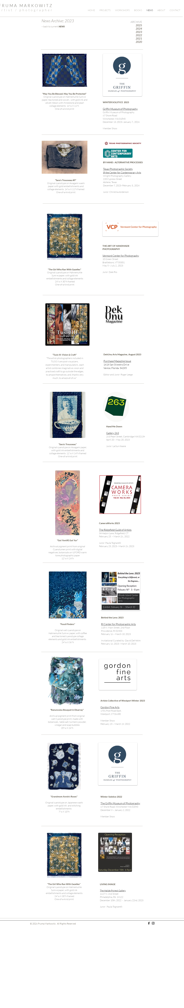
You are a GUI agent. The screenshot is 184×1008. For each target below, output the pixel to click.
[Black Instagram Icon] (153, 923)
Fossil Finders (67, 624)
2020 (139, 41)
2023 (139, 31)
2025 (139, 25)
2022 (139, 35)
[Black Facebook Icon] (149, 923)
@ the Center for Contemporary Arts (122, 172)
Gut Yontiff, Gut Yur (67, 540)
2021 (139, 38)
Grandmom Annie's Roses (64, 796)
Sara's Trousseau (67, 444)
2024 (139, 28)
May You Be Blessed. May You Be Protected (64, 93)
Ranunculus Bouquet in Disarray (67, 710)
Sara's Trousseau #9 (65, 180)
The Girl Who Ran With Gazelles (64, 269)
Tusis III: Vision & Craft (64, 354)
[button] (105, 10)
